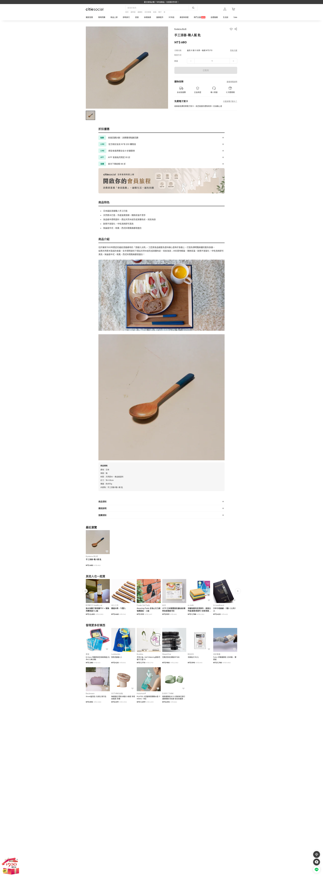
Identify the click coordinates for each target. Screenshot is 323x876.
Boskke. (140, 654)
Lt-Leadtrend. (218, 605)
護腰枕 (140, 12)
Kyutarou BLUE (92, 556)
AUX (164, 605)
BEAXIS (191, 654)
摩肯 (87, 654)
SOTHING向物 (117, 693)
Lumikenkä (115, 654)
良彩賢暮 (216, 654)
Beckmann (90, 693)
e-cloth (191, 605)
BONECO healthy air (94, 605)
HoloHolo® (141, 693)
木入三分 (114, 605)
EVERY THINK (168, 693)
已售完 (206, 70)
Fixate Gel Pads (143, 605)
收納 (154, 12)
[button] (90, 115)
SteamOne (166, 654)
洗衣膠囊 (147, 12)
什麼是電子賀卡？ (230, 101)
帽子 (160, 12)
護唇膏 (133, 12)
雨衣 (127, 12)
